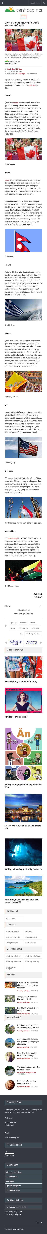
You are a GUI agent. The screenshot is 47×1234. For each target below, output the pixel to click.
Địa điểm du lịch (31, 937)
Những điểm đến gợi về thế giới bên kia (23, 869)
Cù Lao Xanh (10, 918)
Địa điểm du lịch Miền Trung (26, 1072)
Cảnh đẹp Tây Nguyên (11, 968)
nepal (7, 180)
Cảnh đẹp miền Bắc (13, 956)
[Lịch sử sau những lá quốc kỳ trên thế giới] (23, 40)
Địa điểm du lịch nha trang (16, 1207)
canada (15, 103)
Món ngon (28, 932)
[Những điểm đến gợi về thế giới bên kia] (23, 852)
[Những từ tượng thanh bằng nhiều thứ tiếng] (23, 754)
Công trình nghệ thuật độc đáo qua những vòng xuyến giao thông (28, 1041)
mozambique (13, 538)
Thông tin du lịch (12, 943)
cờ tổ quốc (35, 628)
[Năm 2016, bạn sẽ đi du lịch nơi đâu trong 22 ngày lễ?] (23, 886)
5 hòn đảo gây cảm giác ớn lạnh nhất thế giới (15, 642)
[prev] (14, 984)
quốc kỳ (31, 85)
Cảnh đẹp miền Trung (32, 956)
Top (37, 1222)
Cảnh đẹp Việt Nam (14, 69)
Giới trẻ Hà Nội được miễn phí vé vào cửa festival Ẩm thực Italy (27, 985)
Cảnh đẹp (21, 74)
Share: (8, 606)
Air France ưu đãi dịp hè (16, 717)
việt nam (23, 623)
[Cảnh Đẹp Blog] (23, 12)
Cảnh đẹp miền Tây (32, 962)
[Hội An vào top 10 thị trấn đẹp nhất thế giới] (23, 808)
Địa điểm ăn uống (13, 1190)
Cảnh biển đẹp (30, 943)
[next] (14, 1011)
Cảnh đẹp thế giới (12, 932)
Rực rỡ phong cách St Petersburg (32, 642)
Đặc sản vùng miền (13, 937)
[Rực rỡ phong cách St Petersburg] (23, 667)
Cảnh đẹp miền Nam (13, 962)
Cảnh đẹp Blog (18, 1229)
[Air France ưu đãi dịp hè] (23, 700)
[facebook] (2, 3)
